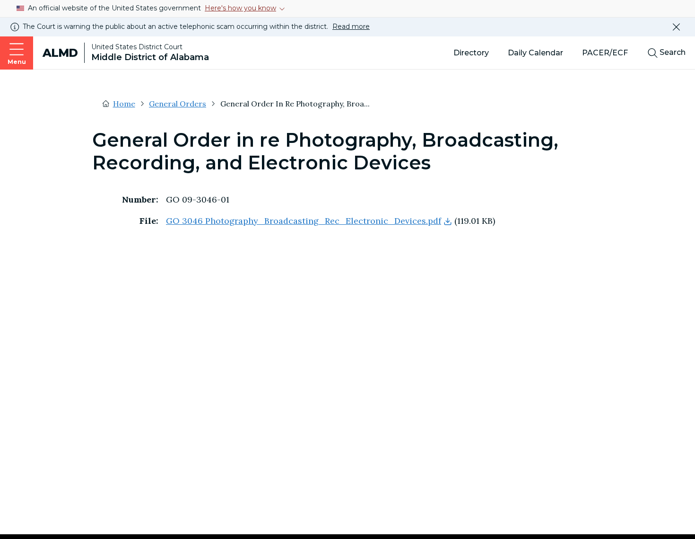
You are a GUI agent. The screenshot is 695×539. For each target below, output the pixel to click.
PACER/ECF (605, 52)
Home (124, 103)
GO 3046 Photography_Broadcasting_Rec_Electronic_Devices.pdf (303, 220)
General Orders (177, 103)
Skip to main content (13, 9)
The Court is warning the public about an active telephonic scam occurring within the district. (196, 26)
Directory (471, 52)
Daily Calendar (535, 52)
